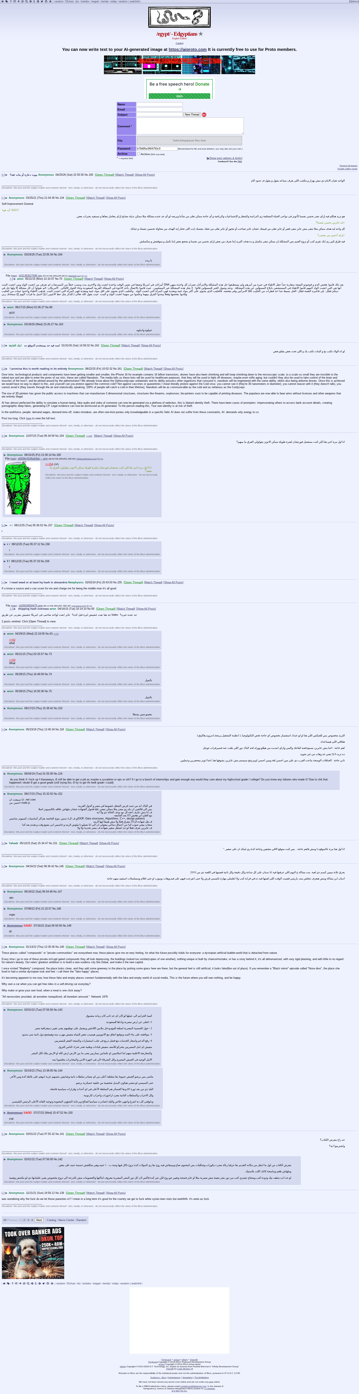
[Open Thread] (104, 174)
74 (50, 674)
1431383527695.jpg (30, 275)
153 (60, 708)
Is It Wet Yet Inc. (179, 1391)
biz (77, 1)
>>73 (56, 634)
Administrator (174, 1377)
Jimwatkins (187, 1377)
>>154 (49, 464)
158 (47, 544)
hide (14, 276)
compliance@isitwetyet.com (193, 1386)
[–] (3, 174)
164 (60, 254)
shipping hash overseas (33, 608)
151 (55, 843)
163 (61, 324)
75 (50, 691)
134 (62, 197)
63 (51, 633)
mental (104, 1)
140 (62, 946)
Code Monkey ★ (185, 1369)
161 (119, 368)
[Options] (354, 1)
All (5, 1220)
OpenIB (194, 1359)
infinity (185, 1359)
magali (95, 1)
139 (62, 1192)
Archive (153, 154)
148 (59, 908)
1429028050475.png (30, 605)
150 (70, 1112)
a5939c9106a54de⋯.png (33, 458)
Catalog (179, 43)
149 (69, 925)
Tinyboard (166, 1359)
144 (60, 1070)
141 (62, 1133)
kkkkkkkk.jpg (74, 276)
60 (92, 608)
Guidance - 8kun (158, 1377)
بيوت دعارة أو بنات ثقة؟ (23, 174)
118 (62, 729)
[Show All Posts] (145, 174)
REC (204, 115)
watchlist (135, 1)
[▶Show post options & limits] (224, 158)
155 (119, 582)
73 (50, 654)
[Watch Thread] (124, 174)
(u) (86, 276)
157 (50, 525)
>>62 (12, 639)
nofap (113, 1)
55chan (69, 1)
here (28, 418)
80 (50, 307)
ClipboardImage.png (86, 459)
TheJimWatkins (201, 1377)
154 (61, 435)
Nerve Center (66, 1220)
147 (60, 891)
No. (87, 174)
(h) (82, 276)
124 (60, 773)
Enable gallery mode (347, 169)
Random (81, 1220)
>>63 (12, 660)
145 (61, 866)
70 (60, 278)
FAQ (240, 161)
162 (97, 345)
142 (60, 1159)
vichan (176, 1359)
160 (59, 454)
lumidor (85, 1)
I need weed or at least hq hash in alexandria (38, 582)
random (59, 1)
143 (60, 1009)
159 (47, 561)
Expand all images (348, 165)
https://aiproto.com (188, 49)
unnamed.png (78, 606)
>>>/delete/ (209, 1388)
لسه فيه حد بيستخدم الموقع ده (41, 345)
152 (60, 793)
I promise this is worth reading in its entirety (38, 368)
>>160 (89, 436)
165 (91, 174)
